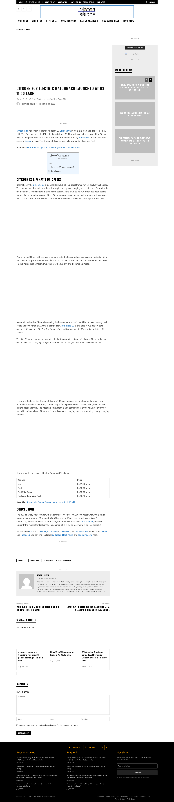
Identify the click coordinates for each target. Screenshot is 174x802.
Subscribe (137, 772)
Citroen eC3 (65, 131)
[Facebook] (18, 9)
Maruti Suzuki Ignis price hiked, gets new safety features (53, 147)
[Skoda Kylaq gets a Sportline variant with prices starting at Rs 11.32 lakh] (31, 640)
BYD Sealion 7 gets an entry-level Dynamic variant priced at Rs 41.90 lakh (94, 656)
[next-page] (21, 673)
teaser (28, 141)
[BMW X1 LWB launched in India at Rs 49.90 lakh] (63, 640)
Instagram (92, 747)
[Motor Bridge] (87, 12)
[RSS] (24, 9)
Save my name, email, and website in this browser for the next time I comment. (48, 725)
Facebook (76, 747)
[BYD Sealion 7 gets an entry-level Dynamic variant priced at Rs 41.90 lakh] (95, 640)
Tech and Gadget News (135, 48)
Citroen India (22, 131)
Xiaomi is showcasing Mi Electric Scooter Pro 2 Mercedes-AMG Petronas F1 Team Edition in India (36, 759)
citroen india (35, 561)
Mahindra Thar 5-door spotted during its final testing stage (37, 608)
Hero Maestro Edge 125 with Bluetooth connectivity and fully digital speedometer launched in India (36, 776)
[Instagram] (85, 747)
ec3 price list (48, 561)
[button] (150, 2)
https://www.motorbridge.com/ (46, 578)
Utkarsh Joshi (28, 104)
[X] (29, 9)
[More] (140, 551)
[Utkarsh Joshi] (18, 104)
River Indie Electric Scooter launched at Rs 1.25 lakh (51, 502)
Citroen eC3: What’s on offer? (63, 167)
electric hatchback (63, 561)
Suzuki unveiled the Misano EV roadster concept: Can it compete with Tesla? (34, 785)
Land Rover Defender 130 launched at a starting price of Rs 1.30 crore (88, 608)
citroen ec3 (22, 561)
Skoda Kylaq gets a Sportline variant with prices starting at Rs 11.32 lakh (30, 656)
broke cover (84, 137)
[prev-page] (17, 673)
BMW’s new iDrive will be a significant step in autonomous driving (35, 767)
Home (18, 29)
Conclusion (55, 171)
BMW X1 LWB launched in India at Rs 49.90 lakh (62, 653)
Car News (26, 29)
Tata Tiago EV (67, 325)
